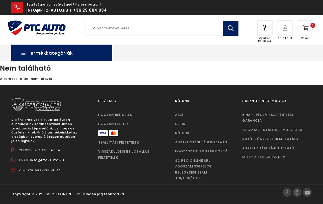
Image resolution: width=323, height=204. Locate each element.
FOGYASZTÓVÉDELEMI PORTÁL (202, 151)
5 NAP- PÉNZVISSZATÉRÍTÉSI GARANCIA (267, 117)
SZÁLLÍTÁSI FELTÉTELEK (118, 142)
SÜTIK (180, 123)
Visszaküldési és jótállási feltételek (124, 154)
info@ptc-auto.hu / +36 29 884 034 (66, 10)
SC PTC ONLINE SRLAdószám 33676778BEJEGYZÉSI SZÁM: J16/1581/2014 (193, 169)
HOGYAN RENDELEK (115, 114)
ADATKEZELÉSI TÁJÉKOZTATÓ (201, 142)
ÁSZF (179, 114)
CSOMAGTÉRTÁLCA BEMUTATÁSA (272, 129)
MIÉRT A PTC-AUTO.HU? (263, 157)
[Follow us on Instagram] (297, 192)
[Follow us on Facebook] (287, 192)
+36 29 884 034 (47, 150)
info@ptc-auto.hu (47, 160)
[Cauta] (230, 28)
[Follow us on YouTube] (307, 192)
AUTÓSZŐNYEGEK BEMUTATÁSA (270, 139)
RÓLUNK (182, 133)
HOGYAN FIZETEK (113, 123)
